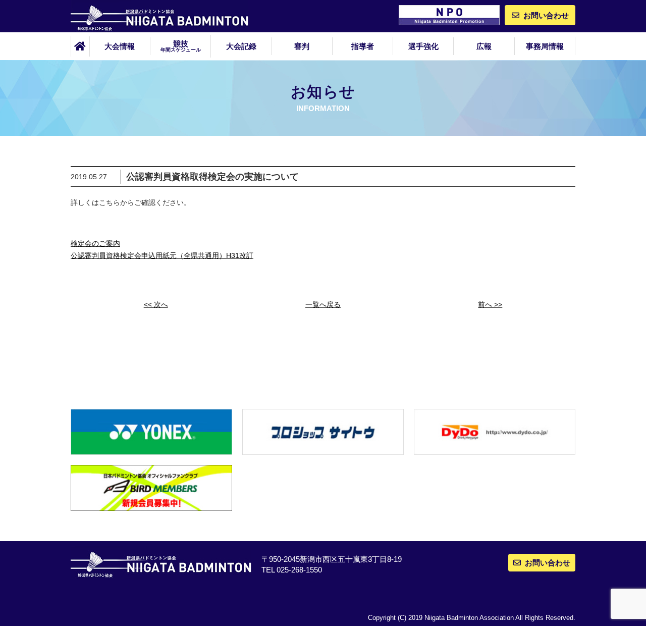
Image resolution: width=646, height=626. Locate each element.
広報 (484, 46)
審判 (301, 46)
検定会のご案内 (95, 243)
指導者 (362, 46)
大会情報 (119, 46)
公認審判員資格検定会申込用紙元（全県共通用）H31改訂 (162, 255)
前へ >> (490, 304)
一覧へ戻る (323, 304)
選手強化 (423, 46)
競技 (180, 46)
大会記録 (241, 46)
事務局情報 (545, 46)
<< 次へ (156, 304)
